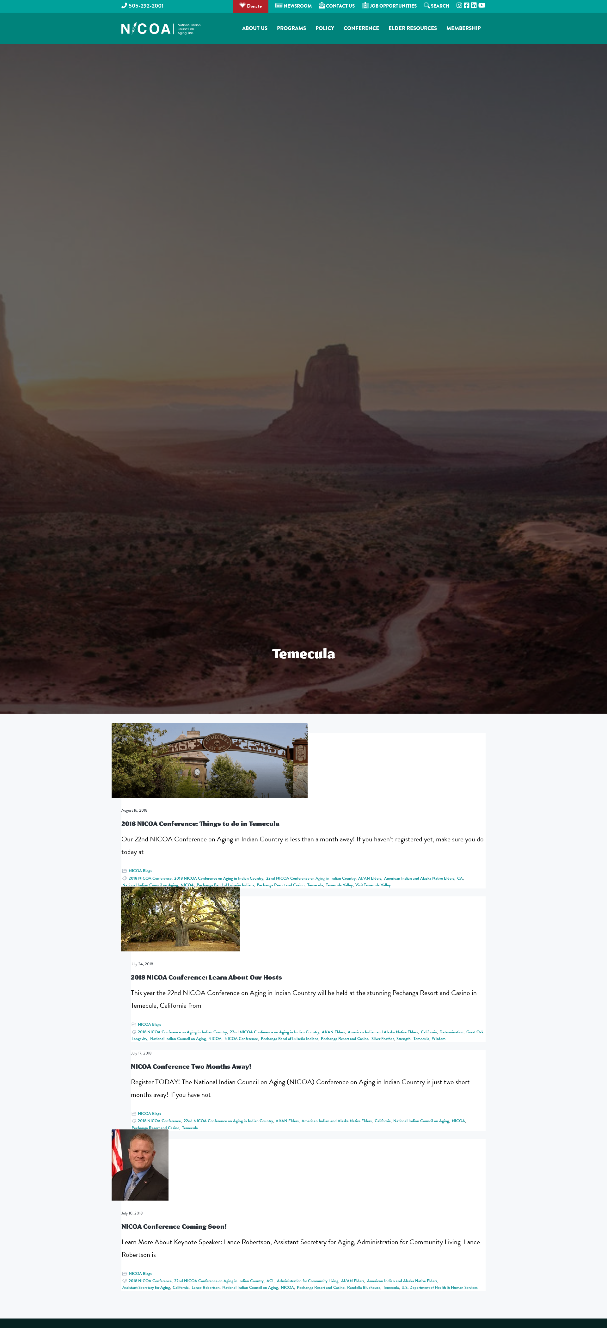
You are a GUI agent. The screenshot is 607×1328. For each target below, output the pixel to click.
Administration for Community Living (307, 1281)
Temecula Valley (339, 885)
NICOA (187, 885)
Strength (403, 1039)
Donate (254, 6)
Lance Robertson (206, 1287)
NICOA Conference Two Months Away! (191, 1066)
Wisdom (438, 1039)
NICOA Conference (241, 1039)
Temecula (315, 885)
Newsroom (297, 6)
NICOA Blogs (140, 871)
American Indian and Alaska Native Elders (419, 878)
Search (440, 6)
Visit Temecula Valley (373, 885)
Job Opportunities (393, 6)
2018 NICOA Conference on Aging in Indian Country (218, 878)
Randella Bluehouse (363, 1287)
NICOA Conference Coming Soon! (174, 1226)
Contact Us (340, 6)
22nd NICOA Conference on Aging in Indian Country (311, 878)
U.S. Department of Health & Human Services (440, 1287)
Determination (451, 1032)
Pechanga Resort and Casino (280, 885)
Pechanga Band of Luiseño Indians (225, 885)
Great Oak (474, 1032)
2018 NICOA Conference (150, 878)
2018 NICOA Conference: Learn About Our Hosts (206, 977)
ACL (270, 1281)
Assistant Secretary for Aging (146, 1287)
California (429, 1032)
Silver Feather (382, 1039)
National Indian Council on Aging (150, 885)
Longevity (139, 1039)
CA (460, 878)
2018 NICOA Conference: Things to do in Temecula (200, 823)
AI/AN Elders (369, 878)
